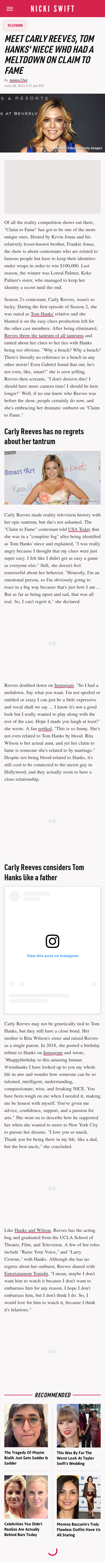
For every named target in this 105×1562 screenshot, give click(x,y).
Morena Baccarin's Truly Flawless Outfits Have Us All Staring (78, 1529)
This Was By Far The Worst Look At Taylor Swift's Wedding (75, 1458)
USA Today (79, 529)
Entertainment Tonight (26, 1273)
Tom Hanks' (42, 313)
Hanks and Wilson (33, 1230)
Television (15, 25)
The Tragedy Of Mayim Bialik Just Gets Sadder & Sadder (26, 1458)
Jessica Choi (18, 80)
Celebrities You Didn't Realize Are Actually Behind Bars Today (23, 1529)
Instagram (64, 685)
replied (45, 728)
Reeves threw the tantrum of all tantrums (44, 335)
